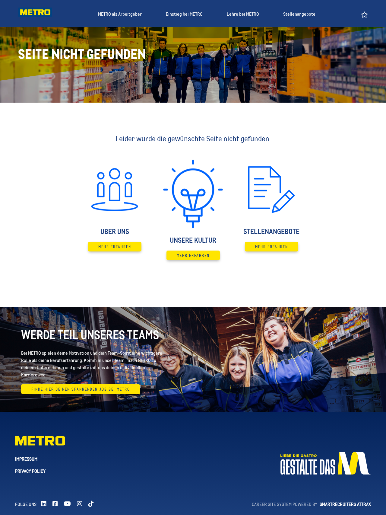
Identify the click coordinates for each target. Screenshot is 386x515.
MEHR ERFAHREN (114, 246)
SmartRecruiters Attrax (345, 504)
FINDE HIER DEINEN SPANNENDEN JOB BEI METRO (80, 389)
